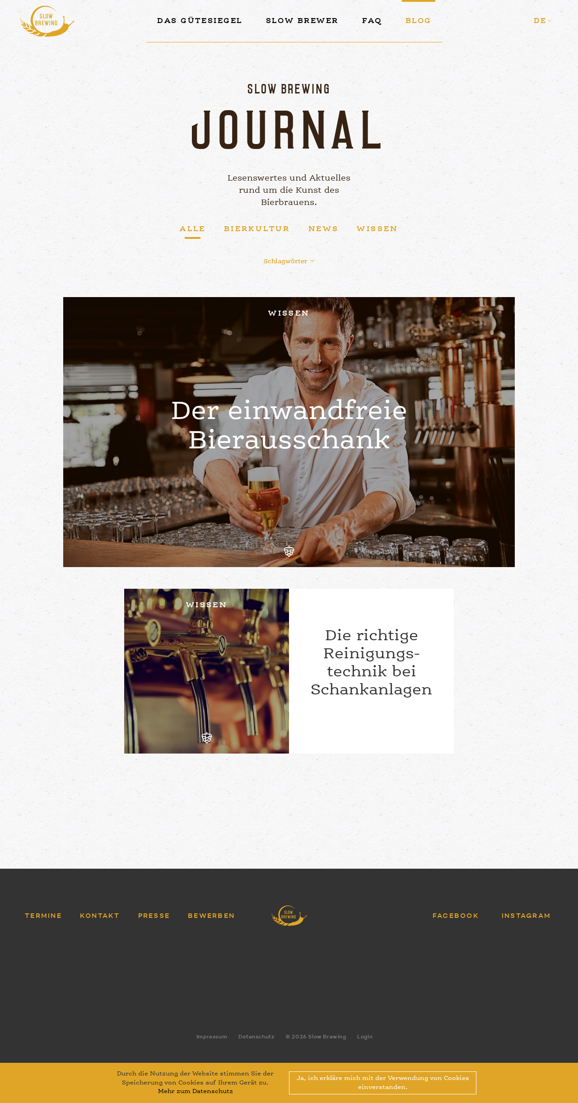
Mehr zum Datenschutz (195, 1091)
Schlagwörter (286, 261)
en (528, 38)
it (530, 57)
